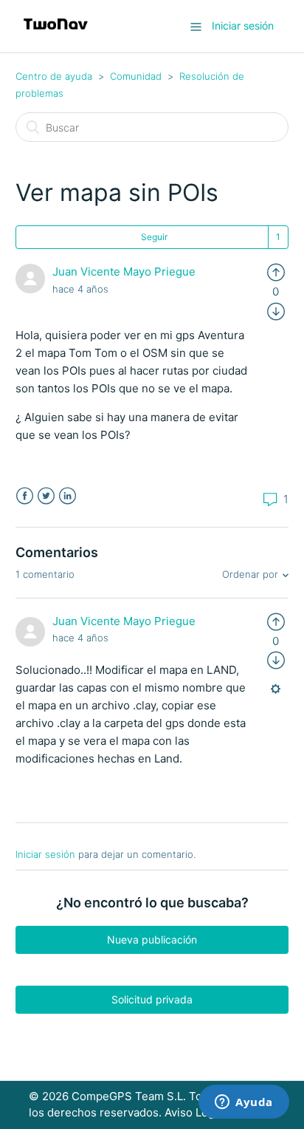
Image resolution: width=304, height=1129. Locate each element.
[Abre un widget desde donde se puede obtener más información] (243, 1103)
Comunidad (136, 76)
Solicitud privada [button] (152, 999)
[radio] (276, 272)
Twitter (46, 496)
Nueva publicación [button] (152, 939)
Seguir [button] (154, 236)
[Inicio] (55, 34)
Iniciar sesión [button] (243, 25)
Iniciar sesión (45, 854)
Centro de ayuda (53, 76)
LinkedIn (67, 496)
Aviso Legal (194, 1112)
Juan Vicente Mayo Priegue (124, 272)
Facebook (24, 496)
